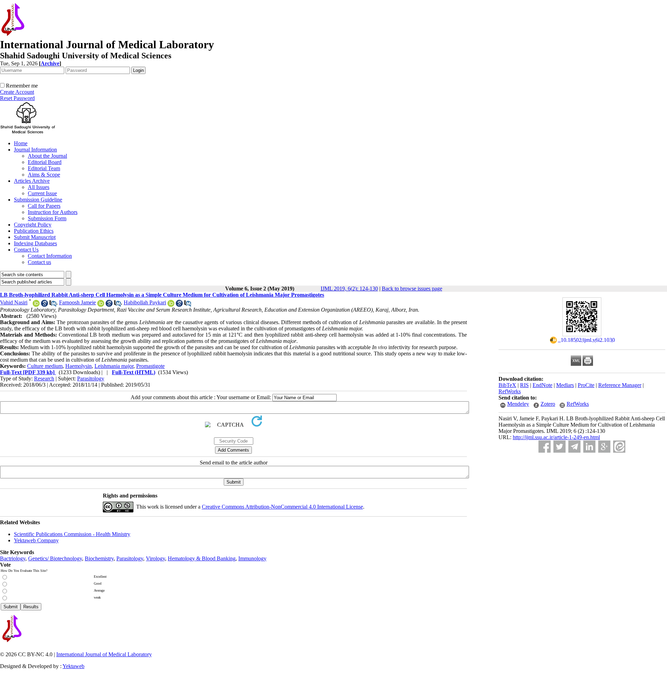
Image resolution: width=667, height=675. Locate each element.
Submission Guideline (38, 200)
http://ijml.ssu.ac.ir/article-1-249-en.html (556, 437)
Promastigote (150, 366)
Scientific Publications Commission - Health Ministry (72, 534)
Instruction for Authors (52, 212)
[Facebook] (544, 447)
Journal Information (35, 150)
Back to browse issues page (412, 288)
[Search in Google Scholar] (44, 305)
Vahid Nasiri (13, 302)
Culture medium (45, 366)
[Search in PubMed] (52, 305)
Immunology (252, 558)
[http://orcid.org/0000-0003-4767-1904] (170, 305)
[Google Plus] (604, 447)
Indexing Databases (35, 243)
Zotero (548, 404)
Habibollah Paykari (145, 302)
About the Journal (47, 156)
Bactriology (12, 558)
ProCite (586, 385)
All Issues (38, 187)
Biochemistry (99, 558)
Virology (155, 558)
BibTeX (507, 385)
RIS (524, 385)
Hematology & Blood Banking (202, 558)
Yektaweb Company (36, 540)
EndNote (542, 385)
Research (44, 378)
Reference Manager (619, 385)
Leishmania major (113, 366)
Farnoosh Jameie (77, 302)
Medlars (565, 385)
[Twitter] (559, 447)
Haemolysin (78, 366)
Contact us (39, 262)
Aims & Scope (44, 175)
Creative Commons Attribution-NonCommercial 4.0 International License (282, 507)
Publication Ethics (33, 231)
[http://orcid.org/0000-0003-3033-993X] (100, 305)
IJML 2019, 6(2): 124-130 (349, 288)
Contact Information (50, 256)
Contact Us (26, 250)
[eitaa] (619, 447)
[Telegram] (574, 447)
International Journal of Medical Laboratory (104, 654)
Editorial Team (44, 168)
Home (20, 143)
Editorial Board (44, 162)
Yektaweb (73, 666)
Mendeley (518, 404)
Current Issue (42, 193)
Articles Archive (32, 181)
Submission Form (47, 218)
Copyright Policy (32, 225)
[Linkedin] (589, 447)
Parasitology (90, 378)
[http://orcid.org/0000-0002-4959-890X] (36, 305)
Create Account (17, 92)
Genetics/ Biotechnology (55, 558)
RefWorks (510, 391)
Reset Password (17, 98)
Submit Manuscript (35, 237)
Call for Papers (44, 206)
